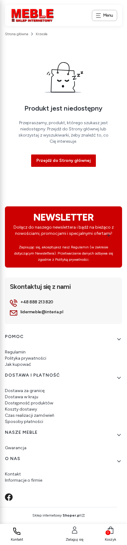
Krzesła (41, 34)
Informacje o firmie (23, 480)
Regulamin (15, 352)
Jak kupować (18, 364)
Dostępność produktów (29, 403)
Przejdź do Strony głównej (63, 160)
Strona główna (16, 34)
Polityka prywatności (25, 358)
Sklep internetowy (56, 515)
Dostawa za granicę (25, 390)
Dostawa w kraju (21, 396)
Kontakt (13, 474)
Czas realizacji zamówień (29, 415)
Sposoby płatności (24, 421)
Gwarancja (16, 447)
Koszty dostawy (21, 409)
